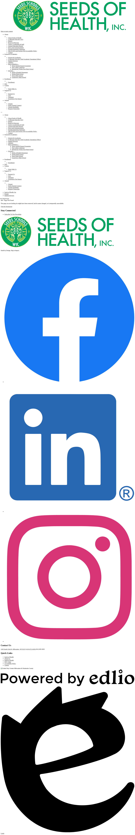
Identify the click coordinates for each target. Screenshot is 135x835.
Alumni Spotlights (13, 107)
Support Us (11, 94)
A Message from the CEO (15, 39)
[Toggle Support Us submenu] (5, 92)
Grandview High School (19, 77)
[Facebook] (69, 382)
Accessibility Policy (10, 663)
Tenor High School (17, 76)
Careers (6, 665)
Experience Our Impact (15, 99)
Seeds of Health (9, 657)
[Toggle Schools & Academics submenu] (5, 56)
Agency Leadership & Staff (16, 44)
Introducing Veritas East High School (22, 69)
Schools (10, 71)
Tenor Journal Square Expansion (21, 66)
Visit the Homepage (6, 206)
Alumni (10, 104)
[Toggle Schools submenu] (13, 71)
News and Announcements (16, 47)
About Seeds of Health (14, 38)
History (10, 41)
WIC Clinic (7, 662)
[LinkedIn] (69, 511)
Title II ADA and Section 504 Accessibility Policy (22, 51)
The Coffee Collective (18, 67)
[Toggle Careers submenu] (5, 168)
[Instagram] (69, 641)
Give (9, 95)
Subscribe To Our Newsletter (12, 214)
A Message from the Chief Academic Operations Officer (24, 59)
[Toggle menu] (1, 112)
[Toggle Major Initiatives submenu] (18, 64)
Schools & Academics (14, 57)
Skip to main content (7, 31)
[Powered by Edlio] (67, 685)
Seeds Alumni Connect (14, 105)
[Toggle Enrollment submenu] (5, 161)
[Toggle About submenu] (5, 36)
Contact (10, 52)
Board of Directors (13, 43)
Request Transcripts (13, 108)
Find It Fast (5, 198)
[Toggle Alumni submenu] (5, 102)
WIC (5, 84)
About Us (7, 658)
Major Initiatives (13, 64)
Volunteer (11, 97)
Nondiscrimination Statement (16, 49)
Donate (6, 194)
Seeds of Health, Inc (10, 192)
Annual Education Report (15, 46)
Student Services (13, 61)
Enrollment (11, 82)
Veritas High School (17, 74)
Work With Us (12, 89)
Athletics (10, 62)
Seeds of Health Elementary (20, 72)
